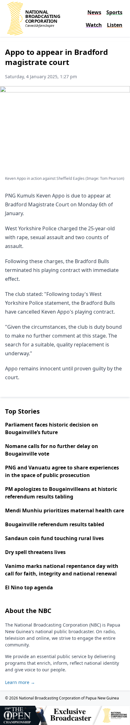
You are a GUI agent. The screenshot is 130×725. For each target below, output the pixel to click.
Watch (94, 24)
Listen (114, 24)
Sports (114, 12)
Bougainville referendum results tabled (54, 524)
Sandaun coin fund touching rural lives (54, 538)
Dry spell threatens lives (35, 552)
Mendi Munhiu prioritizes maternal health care (64, 510)
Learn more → (20, 682)
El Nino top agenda (29, 587)
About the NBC (28, 610)
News (94, 12)
